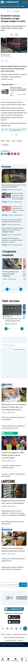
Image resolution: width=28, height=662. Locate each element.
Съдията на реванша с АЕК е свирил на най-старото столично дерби (13, 455)
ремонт (8, 141)
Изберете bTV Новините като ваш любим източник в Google (15, 129)
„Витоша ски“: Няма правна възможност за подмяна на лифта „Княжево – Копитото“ (12, 240)
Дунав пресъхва (5, 6)
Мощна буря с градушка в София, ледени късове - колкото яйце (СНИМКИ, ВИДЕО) (13, 230)
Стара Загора (5, 144)
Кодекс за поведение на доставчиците (14, 637)
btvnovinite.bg (5, 54)
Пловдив (19, 141)
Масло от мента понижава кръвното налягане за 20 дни (13, 549)
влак (13, 141)
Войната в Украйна (15, 6)
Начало (11, 11)
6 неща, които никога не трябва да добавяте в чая (13, 560)
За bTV (3, 634)
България (17, 11)
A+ (6, 61)
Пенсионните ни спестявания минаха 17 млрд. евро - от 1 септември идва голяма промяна (14, 407)
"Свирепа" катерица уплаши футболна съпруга (11, 466)
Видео (22, 6)
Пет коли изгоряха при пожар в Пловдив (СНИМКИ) (10, 274)
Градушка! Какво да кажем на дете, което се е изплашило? (13, 501)
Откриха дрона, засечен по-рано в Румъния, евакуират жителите (12, 220)
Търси (24, 584)
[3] (26, 2)
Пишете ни (20, 640)
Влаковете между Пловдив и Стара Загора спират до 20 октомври (18, 88)
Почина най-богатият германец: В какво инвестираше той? (13, 427)
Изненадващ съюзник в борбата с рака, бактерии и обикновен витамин (13, 568)
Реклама (8, 634)
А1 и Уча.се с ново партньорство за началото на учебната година (18, 209)
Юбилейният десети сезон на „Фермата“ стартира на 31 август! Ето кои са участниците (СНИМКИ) (13, 513)
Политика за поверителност (19, 634)
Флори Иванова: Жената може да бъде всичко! (13, 523)
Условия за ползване (10, 640)
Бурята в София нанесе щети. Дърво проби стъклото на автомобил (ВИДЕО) (18, 196)
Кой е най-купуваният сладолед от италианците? (13, 418)
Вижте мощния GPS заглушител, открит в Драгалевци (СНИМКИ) (14, 186)
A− (2, 61)
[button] (7, 289)
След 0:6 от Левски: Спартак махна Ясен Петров (13, 475)
